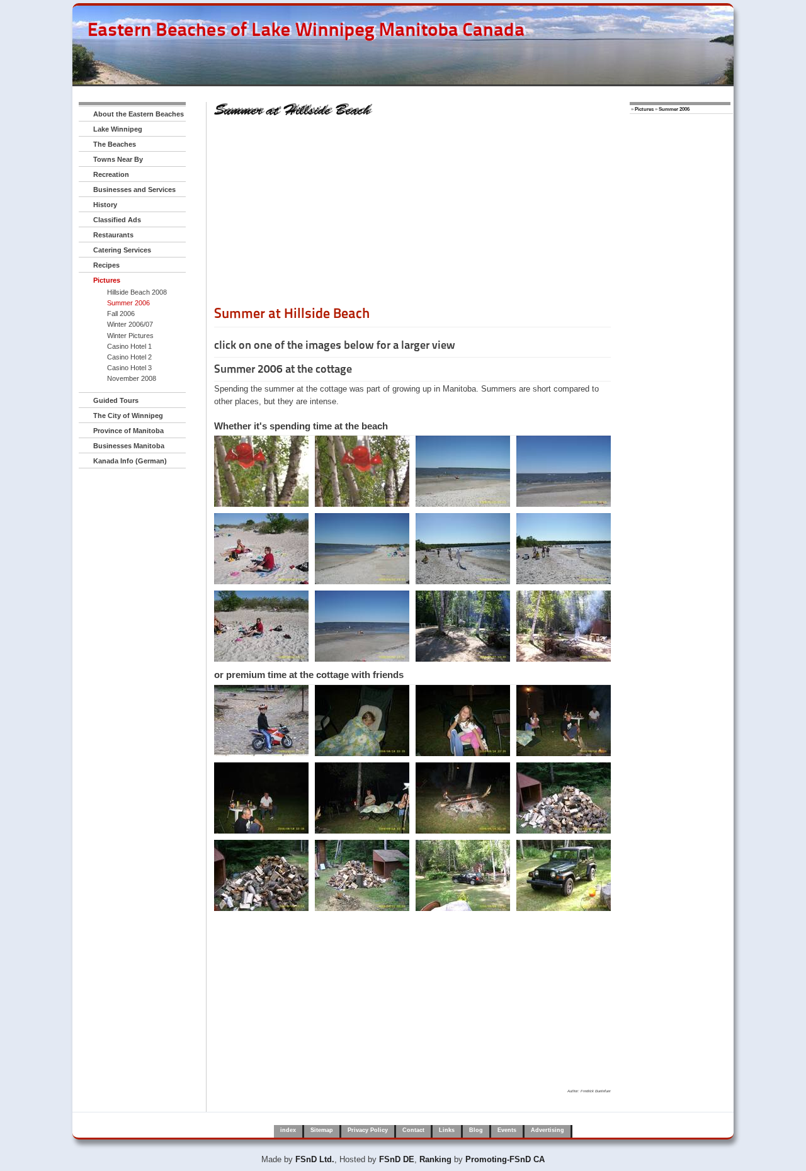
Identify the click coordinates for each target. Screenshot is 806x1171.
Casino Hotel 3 (129, 367)
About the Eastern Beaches (138, 114)
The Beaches (114, 144)
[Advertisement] (412, 216)
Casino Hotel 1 (129, 346)
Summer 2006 (128, 303)
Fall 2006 (121, 313)
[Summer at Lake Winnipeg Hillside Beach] (261, 471)
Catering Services (122, 250)
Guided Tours (116, 400)
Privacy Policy (368, 1130)
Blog (476, 1130)
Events (506, 1130)
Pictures (106, 280)
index (288, 1130)
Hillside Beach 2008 (137, 292)
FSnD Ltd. (314, 1159)
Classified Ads (117, 219)
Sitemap (321, 1130)
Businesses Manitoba (128, 446)
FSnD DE (396, 1159)
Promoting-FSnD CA (505, 1159)
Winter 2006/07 (130, 324)
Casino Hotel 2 (129, 357)
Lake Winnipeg (117, 129)
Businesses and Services (134, 189)
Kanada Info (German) (130, 461)
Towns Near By (118, 159)
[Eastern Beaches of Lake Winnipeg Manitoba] (299, 55)
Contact (413, 1130)
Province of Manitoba (128, 430)
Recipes (106, 265)
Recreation (111, 174)
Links (447, 1130)
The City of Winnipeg (128, 415)
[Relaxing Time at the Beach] (261, 720)
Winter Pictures (130, 335)
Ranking (435, 1159)
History (105, 204)
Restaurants (113, 235)
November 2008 (131, 378)
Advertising (547, 1130)
